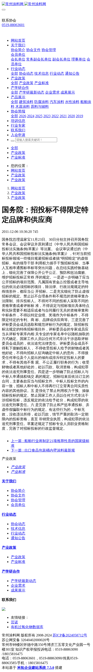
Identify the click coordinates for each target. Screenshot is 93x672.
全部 (14, 73)
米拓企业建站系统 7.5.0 (35, 668)
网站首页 (18, 40)
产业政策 (18, 153)
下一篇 (43, 450)
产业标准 (18, 157)
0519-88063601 (13, 25)
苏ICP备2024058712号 (70, 635)
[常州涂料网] (46, 4)
